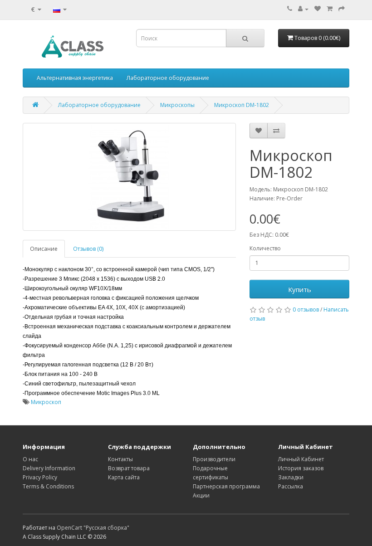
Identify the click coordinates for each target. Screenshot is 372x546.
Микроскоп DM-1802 (241, 105)
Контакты (120, 459)
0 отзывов (306, 309)
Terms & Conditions (48, 486)
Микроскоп (46, 402)
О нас (30, 459)
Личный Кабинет (301, 459)
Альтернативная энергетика (75, 78)
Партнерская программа (226, 486)
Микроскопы (177, 105)
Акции (201, 495)
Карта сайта (124, 477)
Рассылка (290, 486)
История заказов (300, 468)
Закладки (290, 477)
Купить (299, 289)
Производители (214, 459)
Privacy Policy (40, 477)
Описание (44, 249)
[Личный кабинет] (303, 9)
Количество (265, 248)
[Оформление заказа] (341, 9)
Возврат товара (129, 468)
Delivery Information (49, 468)
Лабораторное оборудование (168, 78)
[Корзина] (330, 9)
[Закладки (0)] (317, 9)
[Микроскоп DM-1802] (129, 177)
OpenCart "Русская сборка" (93, 527)
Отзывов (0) (88, 249)
